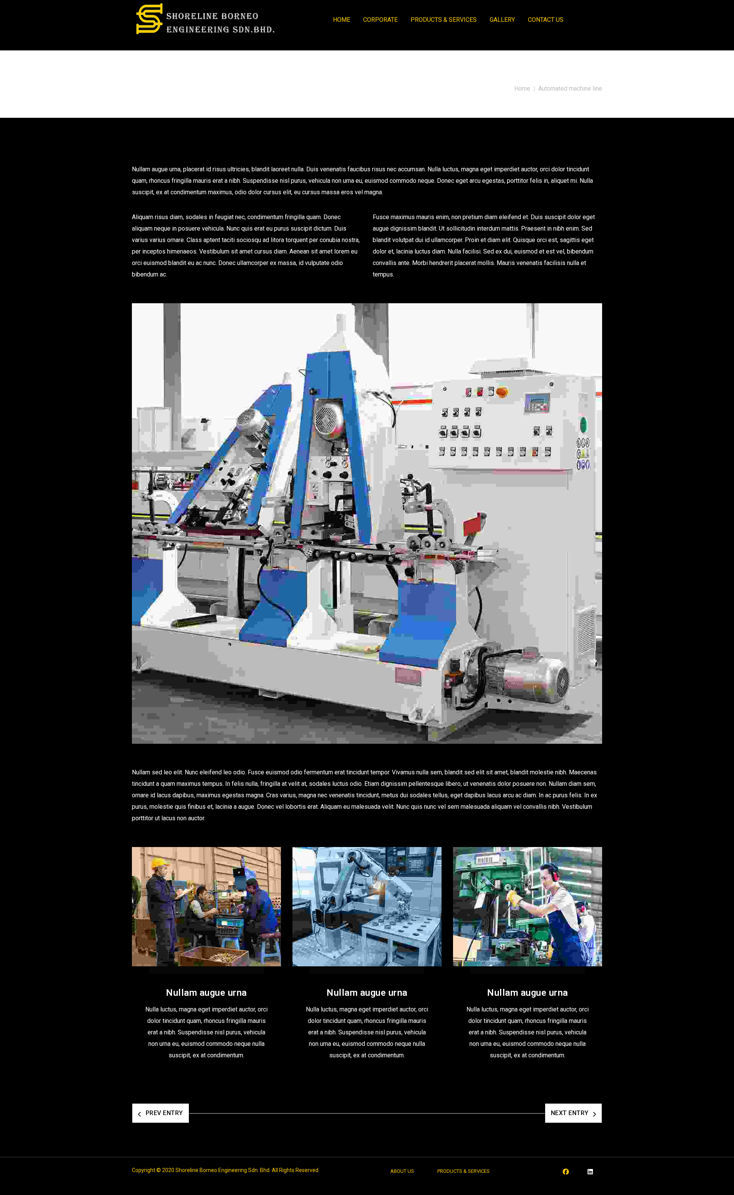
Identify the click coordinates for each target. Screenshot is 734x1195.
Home (522, 88)
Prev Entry (164, 1113)
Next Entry (570, 1113)
